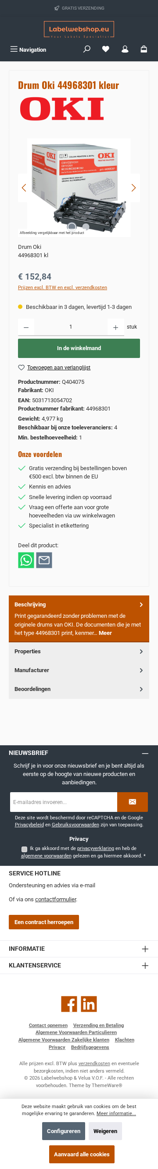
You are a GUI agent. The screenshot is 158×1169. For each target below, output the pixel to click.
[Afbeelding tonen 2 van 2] (86, 226)
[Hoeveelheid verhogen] (116, 327)
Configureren (63, 1131)
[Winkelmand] (144, 50)
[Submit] (132, 802)
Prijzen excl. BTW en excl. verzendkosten (62, 287)
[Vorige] (24, 188)
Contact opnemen (48, 1025)
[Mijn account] (125, 50)
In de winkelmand (79, 348)
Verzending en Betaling (98, 1025)
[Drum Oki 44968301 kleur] (79, 187)
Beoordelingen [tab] (32, 689)
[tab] (79, 618)
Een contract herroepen (43, 922)
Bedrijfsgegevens (90, 1047)
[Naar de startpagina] (79, 29)
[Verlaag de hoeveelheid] (26, 327)
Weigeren (105, 1131)
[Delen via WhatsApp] (26, 559)
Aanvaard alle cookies (82, 1154)
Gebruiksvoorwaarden (75, 825)
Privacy (57, 1047)
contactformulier (55, 899)
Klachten (124, 1040)
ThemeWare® (107, 1085)
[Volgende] (133, 188)
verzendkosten (94, 1063)
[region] (79, 187)
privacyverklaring (95, 848)
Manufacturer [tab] (31, 670)
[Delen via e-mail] (44, 559)
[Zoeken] (87, 50)
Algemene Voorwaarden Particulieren (76, 1032)
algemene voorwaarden (46, 856)
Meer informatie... (116, 1113)
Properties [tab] (27, 651)
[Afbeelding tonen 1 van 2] (71, 226)
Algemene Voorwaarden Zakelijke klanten (63, 1040)
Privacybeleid (29, 825)
